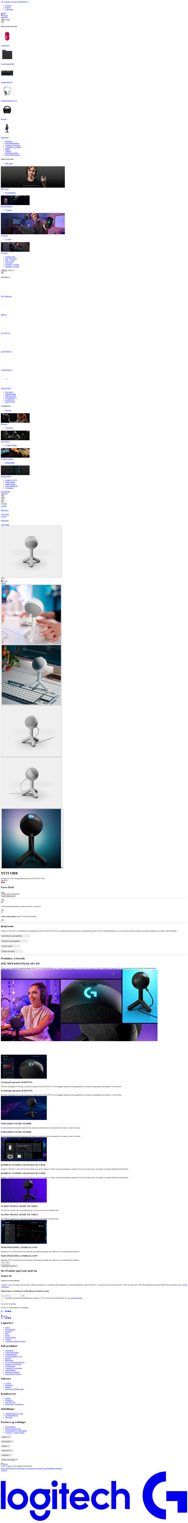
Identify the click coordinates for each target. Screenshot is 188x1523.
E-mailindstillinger (11, 1415)
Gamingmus (9, 1350)
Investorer (8, 1331)
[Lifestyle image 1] (31, 615)
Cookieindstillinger (49, 1468)
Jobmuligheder (10, 1329)
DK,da (5, 15)
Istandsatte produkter (12, 1372)
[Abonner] (23, 1296)
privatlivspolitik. (76, 1298)
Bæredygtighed (10, 1337)
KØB (3, 19)
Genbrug (8, 1339)
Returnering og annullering (14, 1404)
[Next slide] (8, 1263)
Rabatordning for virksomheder (16, 1431)
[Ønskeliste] (3, 498)
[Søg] (2, 496)
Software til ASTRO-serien (14, 1389)
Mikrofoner (5, 510)
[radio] (2, 892)
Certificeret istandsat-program (15, 1341)
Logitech (8, 5)
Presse (7, 1335)
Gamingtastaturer (11, 1354)
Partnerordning (10, 1427)
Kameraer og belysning (13, 1364)
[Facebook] (6, 1311)
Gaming (3, 506)
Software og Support (8, 951)
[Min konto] (2, 501)
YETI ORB (5, 514)
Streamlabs (9, 1385)
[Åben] (5, 504)
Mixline (8, 1387)
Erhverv (8, 7)
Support (3, 13)
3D (4, 583)
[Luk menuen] (2, 22)
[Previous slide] (3, 1263)
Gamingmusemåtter (12, 1352)
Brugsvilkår (5, 1468)
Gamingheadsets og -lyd (13, 1356)
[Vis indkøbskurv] (2, 504)
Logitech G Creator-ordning (14, 1433)
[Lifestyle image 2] (31, 675)
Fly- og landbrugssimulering (15, 1362)
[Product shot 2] (31, 731)
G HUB (8, 1383)
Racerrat (8, 1358)
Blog (7, 1333)
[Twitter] (4, 1311)
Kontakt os (9, 1400)
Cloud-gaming (10, 1366)
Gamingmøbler (10, 1370)
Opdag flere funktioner (9, 1266)
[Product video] (32, 839)
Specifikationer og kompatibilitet (12, 936)
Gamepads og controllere (13, 1368)
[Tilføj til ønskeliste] (2, 579)
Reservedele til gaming (13, 1374)
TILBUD (4, 494)
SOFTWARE (5, 492)
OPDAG (4, 270)
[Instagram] (2, 1311)
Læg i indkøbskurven (8, 896)
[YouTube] (8, 1311)
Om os (7, 1327)
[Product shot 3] (31, 783)
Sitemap (59, 1468)
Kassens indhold (7, 946)
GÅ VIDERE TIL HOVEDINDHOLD (14, 2)
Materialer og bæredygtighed (11, 941)
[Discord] (10, 1311)
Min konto (8, 1417)
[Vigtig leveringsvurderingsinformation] (2, 910)
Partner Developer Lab (13, 1429)
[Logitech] (4, 17)
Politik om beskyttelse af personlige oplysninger (25, 1468)
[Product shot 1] (31, 552)
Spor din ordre (10, 1402)
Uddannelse (9, 9)
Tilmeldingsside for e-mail (14, 1413)
